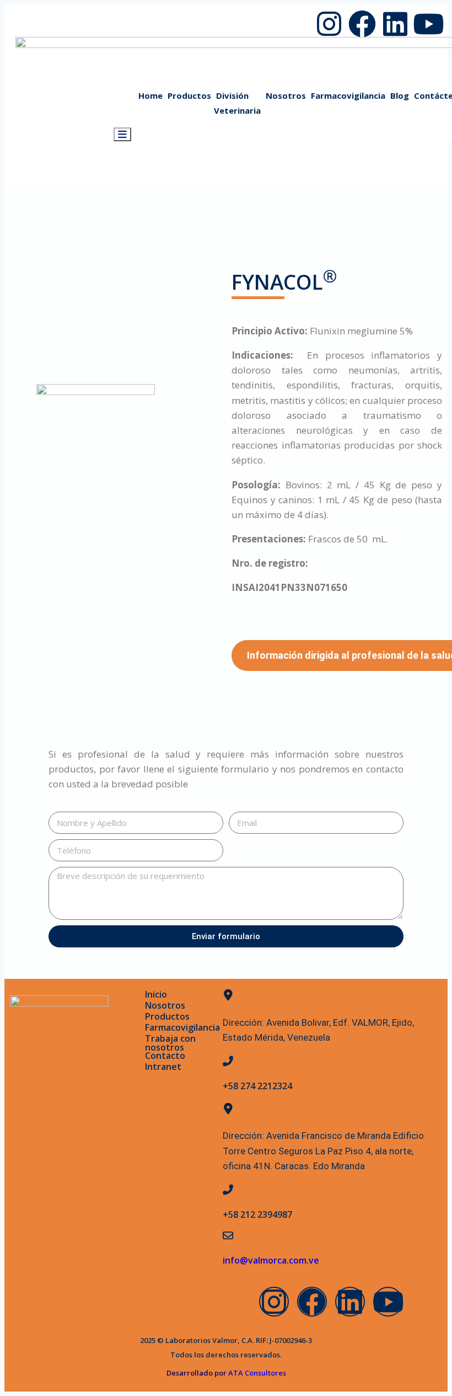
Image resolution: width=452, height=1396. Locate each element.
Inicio (156, 994)
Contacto (165, 1055)
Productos (167, 1016)
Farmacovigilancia (182, 1027)
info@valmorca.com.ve (271, 1260)
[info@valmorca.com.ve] (228, 1235)
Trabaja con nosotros (170, 1042)
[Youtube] (428, 24)
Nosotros (165, 1005)
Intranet (163, 1067)
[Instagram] (329, 24)
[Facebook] (362, 24)
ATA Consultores (256, 1373)
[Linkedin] (395, 24)
